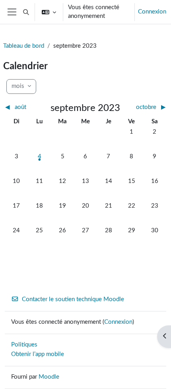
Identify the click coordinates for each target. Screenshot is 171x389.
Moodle (49, 377)
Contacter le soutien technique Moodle (73, 299)
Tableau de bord (23, 46)
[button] (26, 12)
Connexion (152, 12)
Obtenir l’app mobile (37, 354)
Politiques (24, 345)
